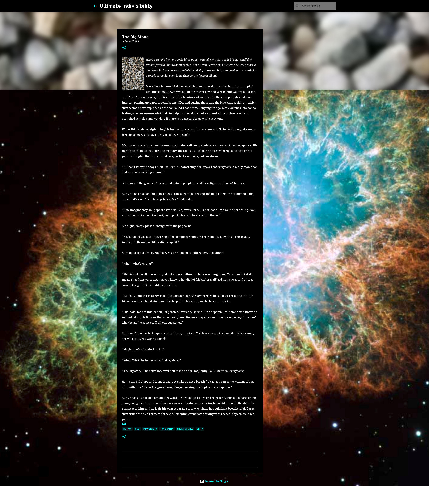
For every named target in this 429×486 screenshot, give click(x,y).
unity (200, 429)
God (137, 429)
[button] (124, 48)
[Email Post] (124, 425)
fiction (127, 429)
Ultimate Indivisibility (126, 6)
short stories (185, 429)
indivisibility (150, 429)
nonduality (167, 429)
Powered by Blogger (216, 481)
